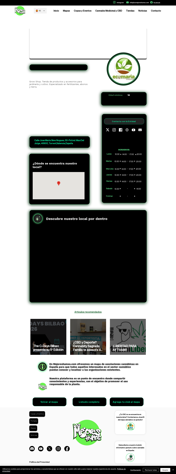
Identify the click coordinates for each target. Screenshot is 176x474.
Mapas (33, 428)
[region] (130, 426)
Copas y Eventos (37, 414)
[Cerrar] (173, 470)
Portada (34, 421)
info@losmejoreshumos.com (139, 2)
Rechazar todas (151, 470)
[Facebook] (67, 448)
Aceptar (165, 470)
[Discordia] (32, 448)
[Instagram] (58, 448)
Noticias (34, 435)
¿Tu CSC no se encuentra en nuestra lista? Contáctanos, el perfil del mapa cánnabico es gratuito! (130, 417)
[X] (49, 448)
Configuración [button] (135, 470)
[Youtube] (40, 448)
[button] (130, 457)
